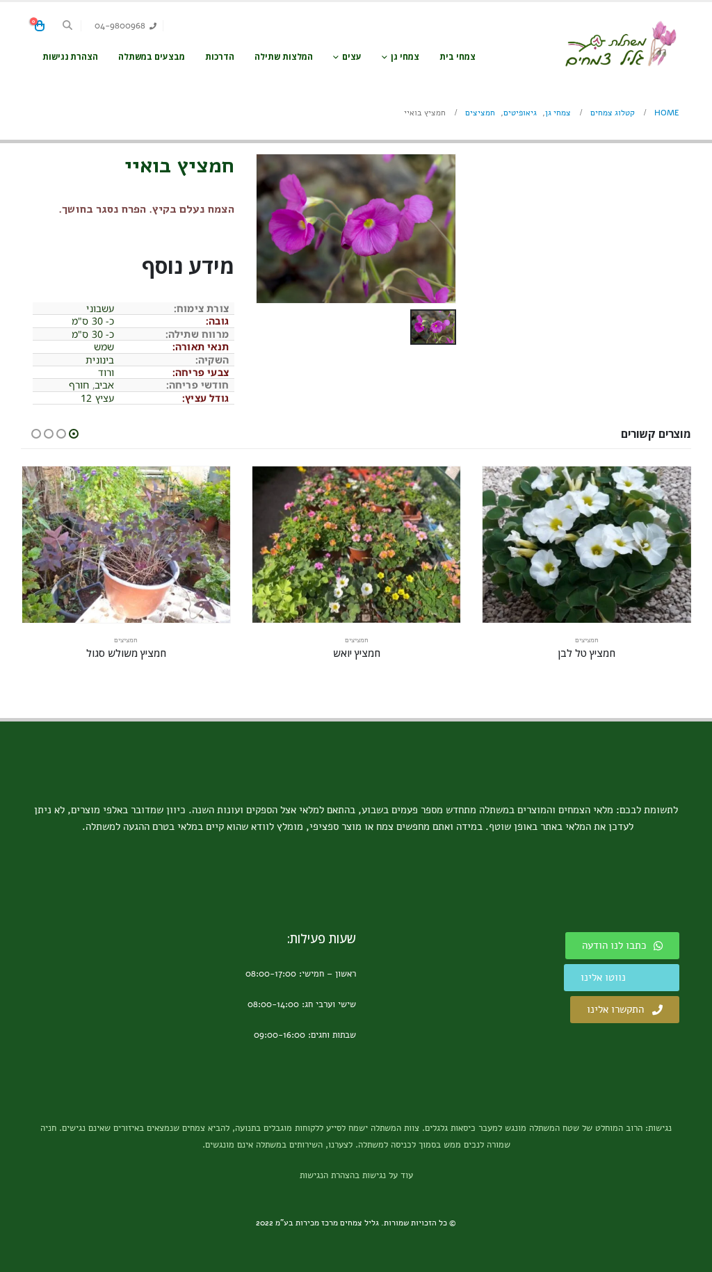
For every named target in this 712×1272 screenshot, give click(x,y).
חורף (79, 384)
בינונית (100, 359)
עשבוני (100, 308)
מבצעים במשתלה (151, 57)
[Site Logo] (620, 44)
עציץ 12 (97, 398)
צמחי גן (405, 57)
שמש (104, 346)
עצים (352, 57)
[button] (68, 25)
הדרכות (219, 57)
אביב (105, 384)
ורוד (106, 372)
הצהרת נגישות (70, 57)
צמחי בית (457, 57)
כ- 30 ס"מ (93, 320)
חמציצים (587, 640)
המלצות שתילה (283, 57)
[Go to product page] (586, 544)
